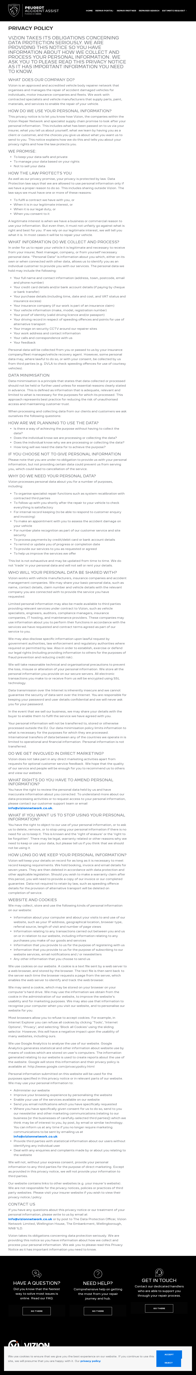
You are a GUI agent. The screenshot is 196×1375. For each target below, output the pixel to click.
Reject (169, 1363)
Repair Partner (126, 11)
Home (89, 11)
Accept (169, 1354)
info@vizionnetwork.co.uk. (30, 808)
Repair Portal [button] (104, 11)
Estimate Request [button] (173, 11)
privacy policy (90, 1361)
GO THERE (36, 1311)
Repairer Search (149, 11)
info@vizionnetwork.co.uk (36, 1136)
